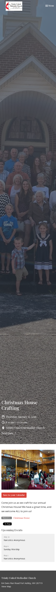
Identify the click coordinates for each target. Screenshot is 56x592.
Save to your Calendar (14, 495)
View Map (6, 586)
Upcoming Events (11, 530)
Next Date (7, 433)
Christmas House (21, 517)
